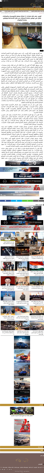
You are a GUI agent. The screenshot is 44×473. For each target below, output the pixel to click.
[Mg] (19, 194)
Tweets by (42, 451)
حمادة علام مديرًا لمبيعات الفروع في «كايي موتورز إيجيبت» (30, 11)
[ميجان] (24, 164)
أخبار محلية (40, 13)
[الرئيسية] (43, 9)
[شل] (22, 188)
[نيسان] (21, 181)
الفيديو (41, 405)
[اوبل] (19, 169)
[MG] (22, 383)
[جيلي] (29, 175)
